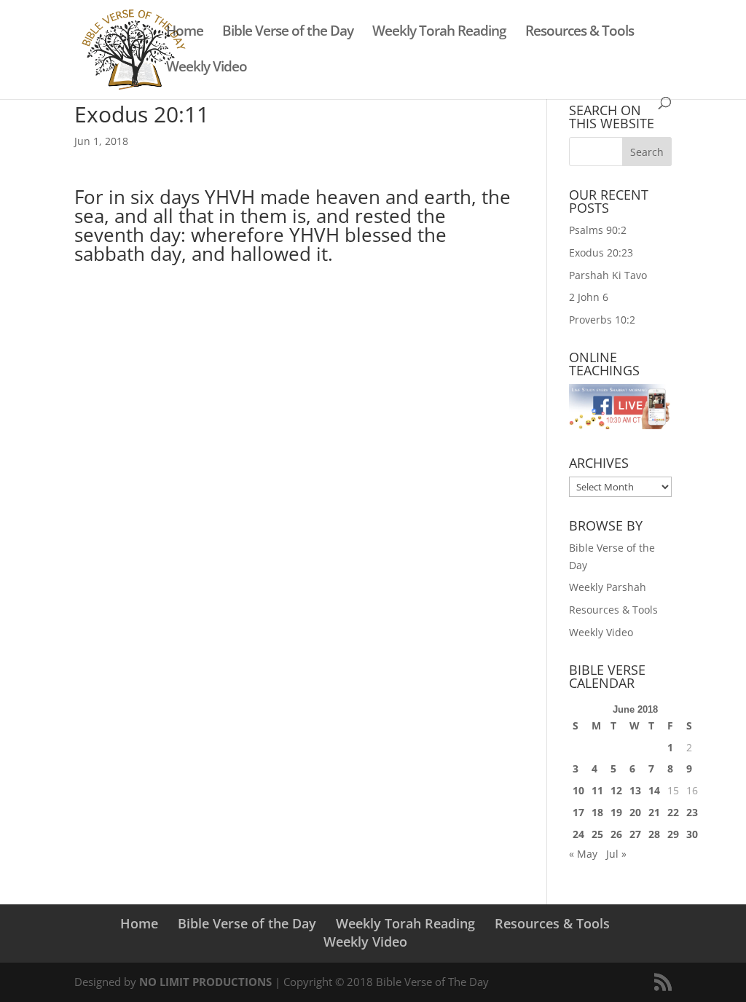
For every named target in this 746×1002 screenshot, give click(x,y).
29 (673, 834)
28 (654, 834)
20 (635, 812)
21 (654, 812)
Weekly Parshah (607, 587)
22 (673, 812)
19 (616, 812)
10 (578, 790)
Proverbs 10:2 (602, 319)
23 (692, 812)
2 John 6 (588, 297)
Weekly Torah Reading (439, 33)
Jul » (616, 854)
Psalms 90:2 (598, 230)
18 (597, 812)
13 (635, 790)
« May (583, 854)
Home (184, 33)
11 (597, 790)
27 (635, 834)
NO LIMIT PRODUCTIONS (205, 981)
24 (578, 834)
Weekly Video (206, 68)
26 (616, 834)
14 (654, 790)
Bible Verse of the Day (287, 33)
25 (597, 834)
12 (616, 790)
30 (692, 834)
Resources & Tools (579, 33)
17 (578, 812)
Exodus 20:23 (601, 252)
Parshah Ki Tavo (608, 275)
